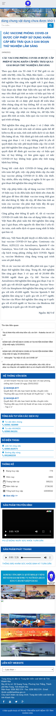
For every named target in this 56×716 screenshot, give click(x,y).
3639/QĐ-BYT (12, 381)
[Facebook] (3, 702)
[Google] (22, 702)
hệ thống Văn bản (15, 376)
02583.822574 (11, 449)
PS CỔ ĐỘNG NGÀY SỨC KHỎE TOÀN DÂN (22, 540)
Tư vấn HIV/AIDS (13, 428)
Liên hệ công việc (13, 446)
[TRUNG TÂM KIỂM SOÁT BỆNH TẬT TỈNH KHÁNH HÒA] (28, 4)
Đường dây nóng (12, 452)
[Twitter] (16, 702)
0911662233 (10, 455)
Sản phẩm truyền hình (17, 505)
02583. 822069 (11, 425)
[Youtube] (10, 702)
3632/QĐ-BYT (12, 404)
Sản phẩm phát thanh (17, 549)
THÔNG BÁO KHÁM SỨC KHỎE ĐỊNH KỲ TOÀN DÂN (26, 563)
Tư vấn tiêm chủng (13, 422)
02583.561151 (11, 431)
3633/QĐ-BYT (12, 391)
